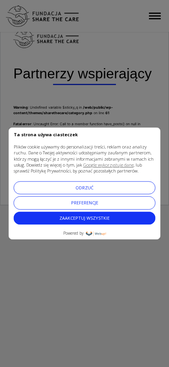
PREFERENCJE (84, 203)
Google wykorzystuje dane (108, 165)
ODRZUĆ (84, 188)
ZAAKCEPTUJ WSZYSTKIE (84, 218)
